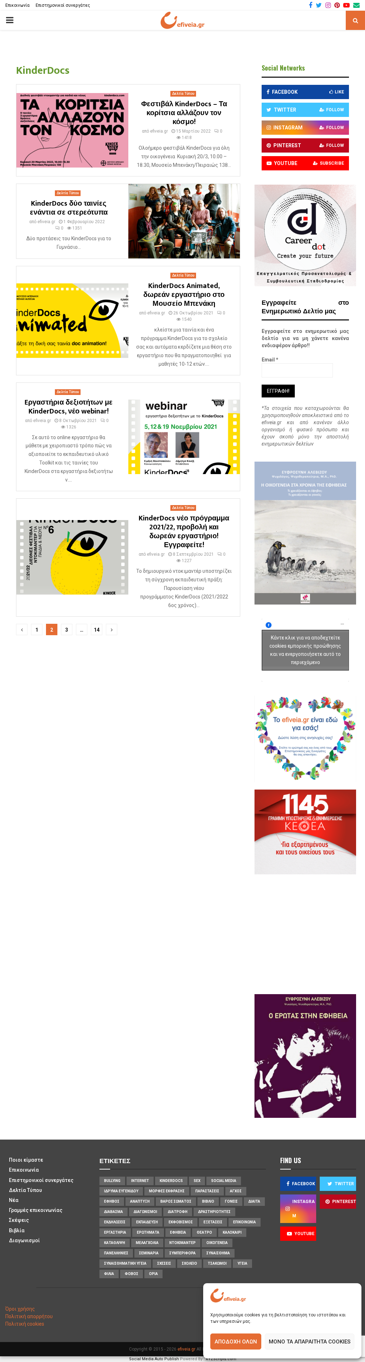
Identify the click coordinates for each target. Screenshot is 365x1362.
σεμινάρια (149, 1253)
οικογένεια (217, 1243)
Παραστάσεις (207, 1191)
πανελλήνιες (116, 1253)
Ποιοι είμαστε (26, 1160)
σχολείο (189, 1263)
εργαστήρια (115, 1232)
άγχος (236, 1191)
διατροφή (177, 1212)
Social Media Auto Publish (154, 1359)
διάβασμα (113, 1212)
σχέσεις (164, 1263)
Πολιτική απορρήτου (29, 1316)
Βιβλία (17, 1230)
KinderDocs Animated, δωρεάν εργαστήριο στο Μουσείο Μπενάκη (184, 295)
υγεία (242, 1263)
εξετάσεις (213, 1222)
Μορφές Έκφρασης (167, 1191)
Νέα (14, 1200)
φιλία (109, 1274)
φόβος (131, 1274)
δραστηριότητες (214, 1212)
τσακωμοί (217, 1263)
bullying (112, 1181)
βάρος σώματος (175, 1201)
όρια (153, 1274)
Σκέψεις (19, 1220)
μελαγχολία (147, 1243)
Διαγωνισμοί (24, 1240)
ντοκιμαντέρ (182, 1243)
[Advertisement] (313, 933)
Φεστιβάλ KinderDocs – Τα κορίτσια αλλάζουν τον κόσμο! (184, 113)
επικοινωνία (244, 1222)
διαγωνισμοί (145, 1212)
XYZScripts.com (221, 1359)
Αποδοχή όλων (236, 1341)
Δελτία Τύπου (183, 94)
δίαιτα (254, 1201)
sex (197, 1181)
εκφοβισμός (181, 1222)
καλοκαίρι (232, 1232)
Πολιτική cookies (24, 1324)
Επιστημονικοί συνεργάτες (63, 5)
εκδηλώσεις (114, 1222)
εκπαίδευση (147, 1222)
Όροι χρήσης (20, 1309)
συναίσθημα (218, 1253)
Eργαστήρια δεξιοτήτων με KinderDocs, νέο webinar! (69, 406)
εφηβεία (178, 1232)
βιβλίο (208, 1201)
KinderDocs (171, 1181)
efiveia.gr (159, 131)
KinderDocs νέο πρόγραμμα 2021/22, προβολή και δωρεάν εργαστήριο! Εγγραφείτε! (184, 531)
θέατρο (204, 1232)
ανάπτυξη (140, 1201)
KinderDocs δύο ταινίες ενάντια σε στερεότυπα (69, 208)
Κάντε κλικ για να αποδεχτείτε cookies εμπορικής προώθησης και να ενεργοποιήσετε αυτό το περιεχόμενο (305, 650)
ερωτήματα (148, 1232)
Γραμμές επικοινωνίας (35, 1210)
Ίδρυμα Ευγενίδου (121, 1191)
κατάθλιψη (114, 1243)
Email (270, 360)
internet (140, 1181)
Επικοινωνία (17, 5)
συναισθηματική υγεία (125, 1263)
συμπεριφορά (182, 1253)
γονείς (231, 1201)
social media (223, 1181)
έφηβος (111, 1201)
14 (96, 630)
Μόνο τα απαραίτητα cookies (309, 1341)
